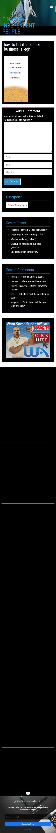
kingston (15, 302)
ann (12, 294)
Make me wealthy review (34, 281)
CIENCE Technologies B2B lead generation (26, 245)
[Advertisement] (28, 408)
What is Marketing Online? (23, 239)
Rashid (14, 276)
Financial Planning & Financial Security (29, 229)
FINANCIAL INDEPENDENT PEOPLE (18, 25)
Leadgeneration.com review (24, 251)
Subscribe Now (28, 824)
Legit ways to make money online (27, 234)
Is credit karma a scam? (32, 276)
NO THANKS (28, 830)
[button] (28, 801)
